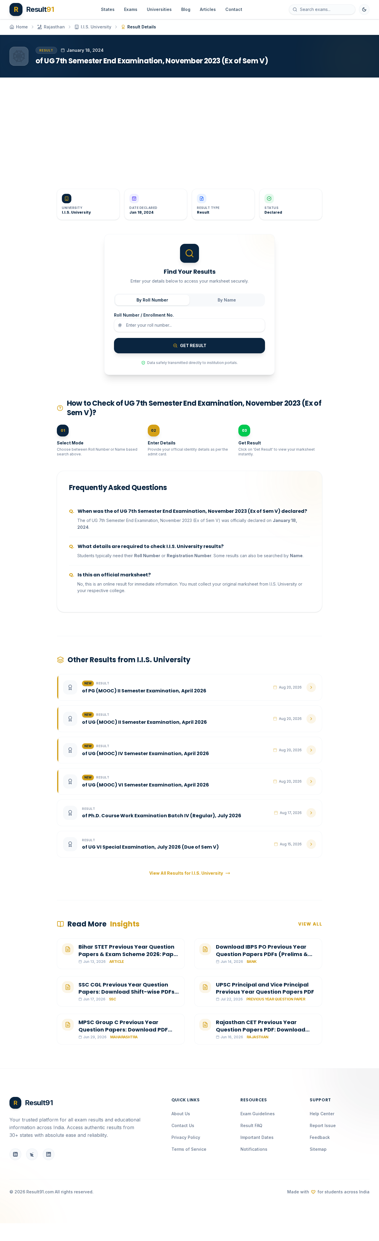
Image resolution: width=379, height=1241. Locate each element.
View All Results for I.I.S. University (186, 873)
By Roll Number (152, 299)
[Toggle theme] (364, 9)
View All (310, 923)
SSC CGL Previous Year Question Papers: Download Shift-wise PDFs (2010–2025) (126, 992)
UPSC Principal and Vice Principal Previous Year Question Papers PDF (265, 988)
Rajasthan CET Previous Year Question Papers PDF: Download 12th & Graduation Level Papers (260, 1029)
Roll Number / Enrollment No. (144, 314)
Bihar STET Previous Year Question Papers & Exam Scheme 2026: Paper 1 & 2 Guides (128, 954)
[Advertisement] (187, 128)
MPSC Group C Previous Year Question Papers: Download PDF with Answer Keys (123, 1029)
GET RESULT (193, 345)
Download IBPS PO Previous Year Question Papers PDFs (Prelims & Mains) (262, 954)
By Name (227, 299)
